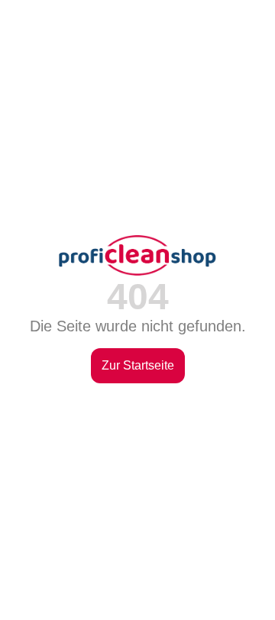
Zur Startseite (138, 365)
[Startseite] (137, 255)
